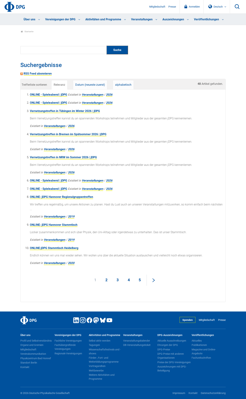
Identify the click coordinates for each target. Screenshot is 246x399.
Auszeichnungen (173, 19)
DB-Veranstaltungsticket (137, 345)
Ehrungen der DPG (167, 345)
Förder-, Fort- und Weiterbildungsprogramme (103, 359)
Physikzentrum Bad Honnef (35, 358)
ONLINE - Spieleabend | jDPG (48, 94)
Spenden (187, 320)
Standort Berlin (28, 362)
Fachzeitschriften (201, 357)
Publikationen (199, 345)
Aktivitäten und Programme (103, 19)
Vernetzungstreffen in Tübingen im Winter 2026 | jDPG (65, 111)
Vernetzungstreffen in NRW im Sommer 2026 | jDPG (63, 157)
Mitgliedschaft (157, 6)
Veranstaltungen (142, 19)
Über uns (29, 19)
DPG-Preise (163, 349)
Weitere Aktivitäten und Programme (102, 376)
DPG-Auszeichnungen (169, 335)
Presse (172, 6)
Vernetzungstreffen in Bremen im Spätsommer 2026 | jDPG (68, 134)
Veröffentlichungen (206, 19)
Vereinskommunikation (33, 353)
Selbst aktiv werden (99, 340)
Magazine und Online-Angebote (204, 351)
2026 (109, 94)
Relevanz (59, 84)
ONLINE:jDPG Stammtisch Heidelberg (54, 248)
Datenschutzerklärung (213, 393)
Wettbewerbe (96, 370)
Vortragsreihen (97, 366)
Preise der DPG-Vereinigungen (174, 362)
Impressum (179, 393)
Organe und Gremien (31, 345)
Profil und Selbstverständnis (36, 340)
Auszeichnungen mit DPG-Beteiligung (171, 368)
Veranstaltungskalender (136, 340)
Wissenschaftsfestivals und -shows (105, 351)
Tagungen (94, 345)
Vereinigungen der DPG (60, 19)
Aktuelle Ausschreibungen (171, 340)
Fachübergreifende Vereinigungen (65, 347)
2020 (71, 263)
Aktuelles (197, 340)
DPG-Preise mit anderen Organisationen (170, 355)
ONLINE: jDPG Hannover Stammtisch (53, 225)
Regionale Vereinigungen (68, 353)
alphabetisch (123, 84)
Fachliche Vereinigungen (68, 340)
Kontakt (24, 367)
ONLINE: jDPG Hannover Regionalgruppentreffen (61, 197)
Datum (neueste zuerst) (90, 84)
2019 (71, 216)
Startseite (28, 31)
